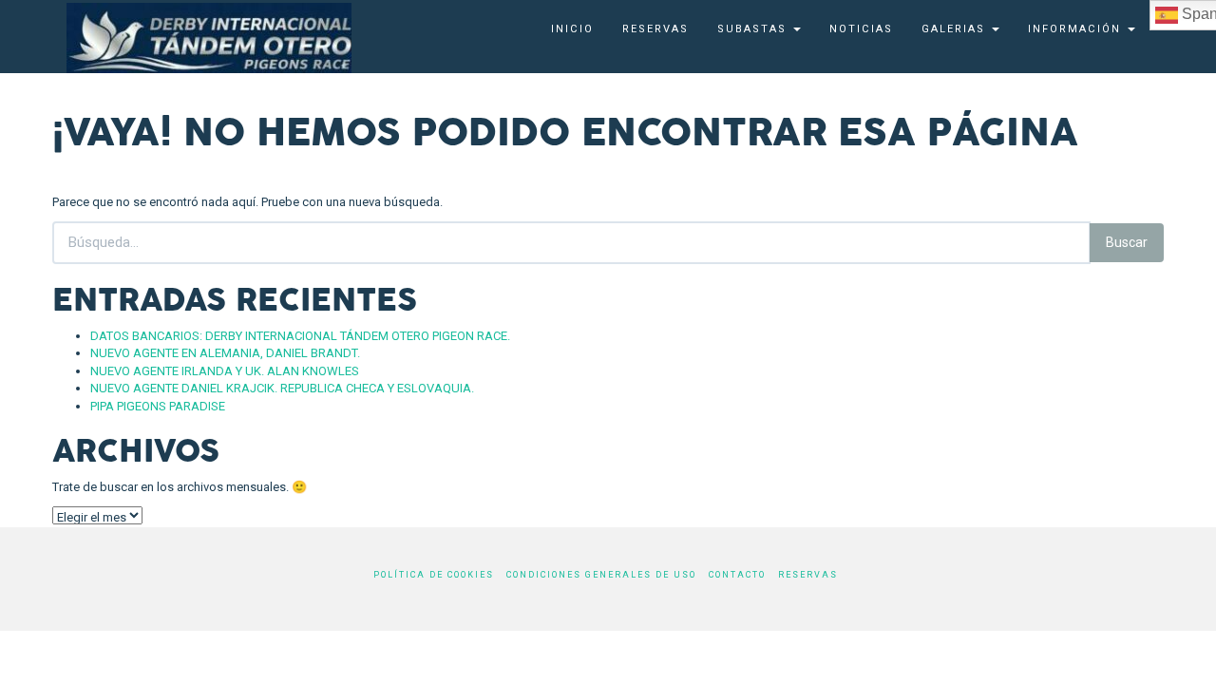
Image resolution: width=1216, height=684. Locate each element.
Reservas (655, 29)
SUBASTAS (754, 29)
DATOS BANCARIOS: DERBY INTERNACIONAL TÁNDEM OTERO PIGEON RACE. (300, 336)
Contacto (737, 575)
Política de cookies (433, 575)
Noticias (861, 29)
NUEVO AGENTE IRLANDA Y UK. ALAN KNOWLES (224, 371)
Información (1077, 29)
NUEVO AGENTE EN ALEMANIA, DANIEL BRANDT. (225, 353)
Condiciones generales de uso (601, 575)
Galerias (956, 29)
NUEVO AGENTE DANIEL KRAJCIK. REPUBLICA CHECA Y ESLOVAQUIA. (282, 388)
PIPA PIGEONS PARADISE (157, 406)
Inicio (572, 29)
